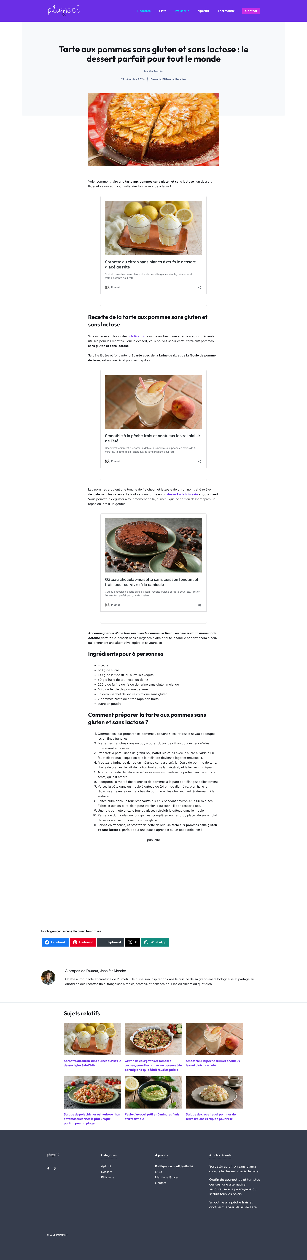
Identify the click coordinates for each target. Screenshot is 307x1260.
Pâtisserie (182, 11)
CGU (158, 1172)
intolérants (136, 336)
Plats (162, 11)
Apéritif (203, 11)
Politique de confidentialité (174, 1166)
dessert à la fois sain (182, 494)
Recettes (144, 11)
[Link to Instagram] (55, 1168)
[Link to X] (48, 1168)
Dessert (106, 1172)
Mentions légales (167, 1177)
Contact (251, 11)
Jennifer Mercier (153, 71)
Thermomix (226, 11)
